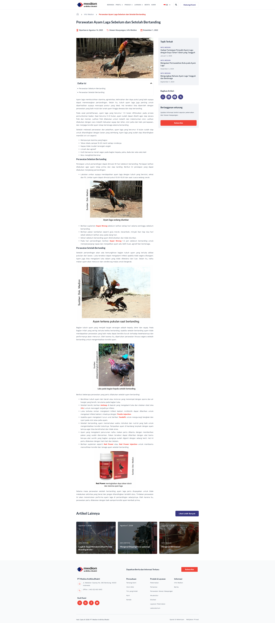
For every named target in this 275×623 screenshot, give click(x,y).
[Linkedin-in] (85, 602)
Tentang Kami (131, 583)
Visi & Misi (130, 587)
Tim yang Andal (132, 591)
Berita (176, 587)
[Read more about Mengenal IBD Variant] (179, 538)
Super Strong (101, 226)
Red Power (108, 444)
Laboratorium (155, 608)
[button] (151, 83)
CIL (82, 408)
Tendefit (122, 417)
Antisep (104, 405)
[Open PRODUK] (132, 5)
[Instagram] (79, 602)
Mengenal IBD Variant (170, 547)
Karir (128, 595)
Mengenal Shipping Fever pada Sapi (135, 547)
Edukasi (153, 599)
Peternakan (154, 583)
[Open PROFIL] (122, 5)
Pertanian (153, 587)
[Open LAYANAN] (142, 5)
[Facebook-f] (91, 602)
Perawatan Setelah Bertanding (91, 92)
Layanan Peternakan (157, 604)
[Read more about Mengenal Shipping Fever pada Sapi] (137, 538)
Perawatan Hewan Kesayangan (161, 591)
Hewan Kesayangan (117, 30)
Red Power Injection (128, 444)
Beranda (77, 14)
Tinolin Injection (124, 414)
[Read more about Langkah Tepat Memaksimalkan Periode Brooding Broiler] (96, 538)
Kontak (128, 599)
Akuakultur (154, 595)
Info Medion (89, 14)
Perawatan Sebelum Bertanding (92, 88)
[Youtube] (97, 602)
